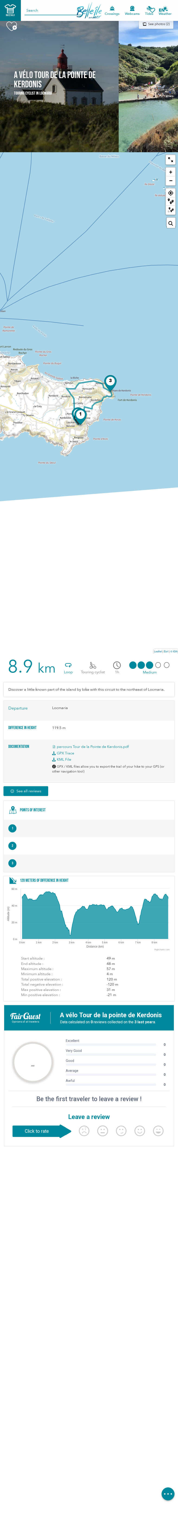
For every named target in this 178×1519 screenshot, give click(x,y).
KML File (63, 759)
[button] (163, 10)
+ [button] (170, 172)
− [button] (170, 180)
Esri (166, 651)
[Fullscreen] (170, 159)
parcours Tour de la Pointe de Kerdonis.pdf (92, 746)
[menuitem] (89, 10)
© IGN (174, 651)
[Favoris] (152, 10)
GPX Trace (65, 753)
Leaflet (158, 651)
